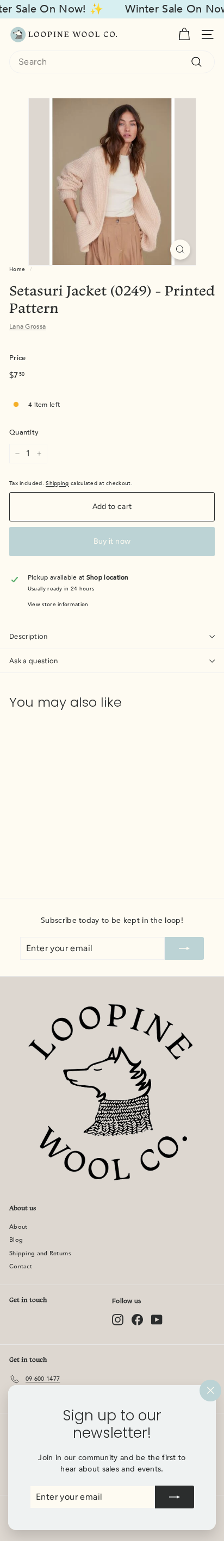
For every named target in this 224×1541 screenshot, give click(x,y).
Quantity (24, 432)
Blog (16, 1240)
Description (28, 636)
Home (17, 269)
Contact (20, 1266)
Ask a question (33, 661)
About (18, 1227)
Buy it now (112, 541)
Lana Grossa (27, 326)
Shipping (57, 483)
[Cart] (184, 34)
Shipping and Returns (40, 1253)
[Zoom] (180, 250)
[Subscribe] (174, 1497)
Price (17, 358)
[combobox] (112, 62)
